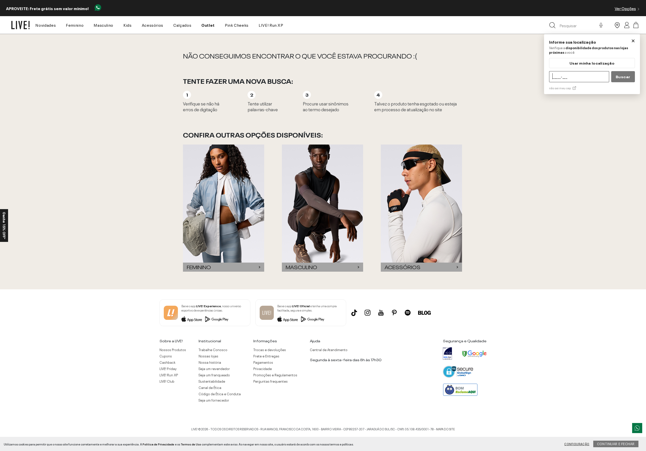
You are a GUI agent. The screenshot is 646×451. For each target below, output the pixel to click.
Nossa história (210, 362)
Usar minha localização (592, 63)
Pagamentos (263, 362)
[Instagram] (367, 312)
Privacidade (262, 368)
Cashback (167, 362)
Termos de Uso (191, 444)
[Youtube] (381, 312)
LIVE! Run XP (271, 25)
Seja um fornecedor (214, 400)
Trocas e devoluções (269, 349)
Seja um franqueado (214, 375)
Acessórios (152, 25)
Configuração (576, 443)
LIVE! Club (166, 381)
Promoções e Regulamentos (275, 375)
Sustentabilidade (212, 381)
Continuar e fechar (616, 443)
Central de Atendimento (328, 349)
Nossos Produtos (172, 349)
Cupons (165, 356)
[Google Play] (217, 319)
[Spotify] (407, 312)
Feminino (75, 25)
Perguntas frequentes (270, 381)
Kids (127, 25)
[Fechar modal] (633, 41)
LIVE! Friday (168, 368)
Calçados (182, 25)
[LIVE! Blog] (424, 312)
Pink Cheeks (237, 25)
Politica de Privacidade (158, 444)
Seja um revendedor (214, 368)
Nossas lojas (208, 356)
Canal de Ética (210, 387)
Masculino (103, 25)
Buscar (623, 76)
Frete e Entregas (266, 356)
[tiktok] (354, 312)
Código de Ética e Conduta (220, 393)
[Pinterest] (394, 312)
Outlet (208, 25)
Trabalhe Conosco (213, 349)
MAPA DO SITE (445, 429)
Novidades (45, 25)
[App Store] (192, 319)
